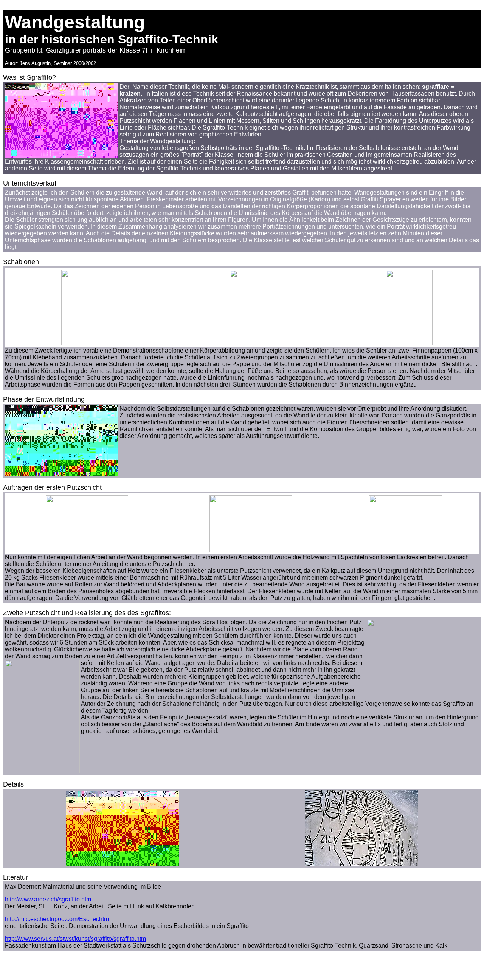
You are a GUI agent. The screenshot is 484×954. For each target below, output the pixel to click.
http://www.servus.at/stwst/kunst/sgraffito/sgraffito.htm (75, 938)
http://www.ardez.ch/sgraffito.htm (48, 899)
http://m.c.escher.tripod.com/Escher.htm (57, 919)
